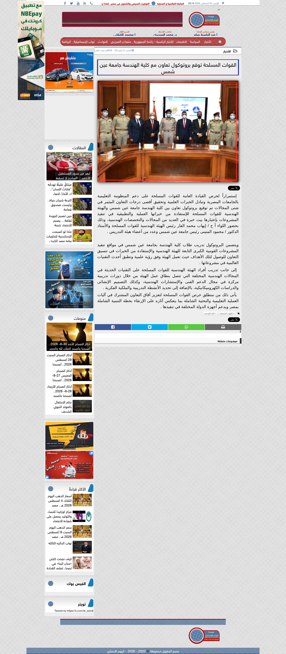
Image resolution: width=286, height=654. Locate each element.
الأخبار (227, 51)
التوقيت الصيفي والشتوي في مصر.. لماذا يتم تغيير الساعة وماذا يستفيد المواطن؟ (147, 3)
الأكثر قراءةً (77, 488)
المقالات (79, 147)
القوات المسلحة (226, 313)
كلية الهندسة (209, 313)
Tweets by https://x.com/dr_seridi (73, 610)
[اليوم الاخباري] (69, 265)
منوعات (80, 318)
